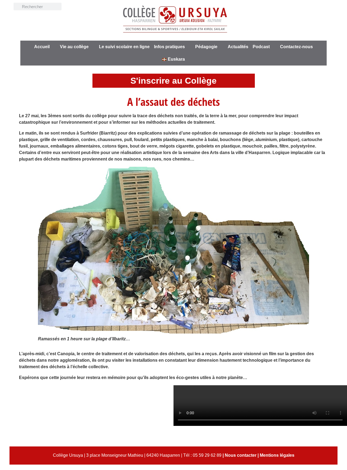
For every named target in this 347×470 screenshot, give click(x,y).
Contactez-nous (296, 46)
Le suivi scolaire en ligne (124, 46)
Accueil (42, 46)
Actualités (238, 46)
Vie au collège (74, 46)
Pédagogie (206, 46)
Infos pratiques (169, 46)
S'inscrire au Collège (173, 81)
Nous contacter (240, 455)
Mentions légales (277, 455)
